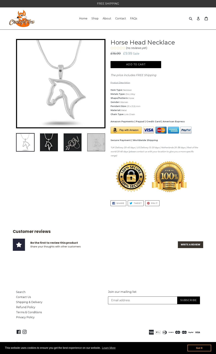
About (107, 18)
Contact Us (23, 297)
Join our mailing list (122, 291)
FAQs (133, 18)
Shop (95, 18)
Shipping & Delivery (29, 302)
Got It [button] (199, 348)
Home (83, 18)
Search (20, 292)
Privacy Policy (25, 317)
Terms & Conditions (29, 312)
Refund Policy (25, 307)
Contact (120, 18)
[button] (129, 48)
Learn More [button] (109, 347)
